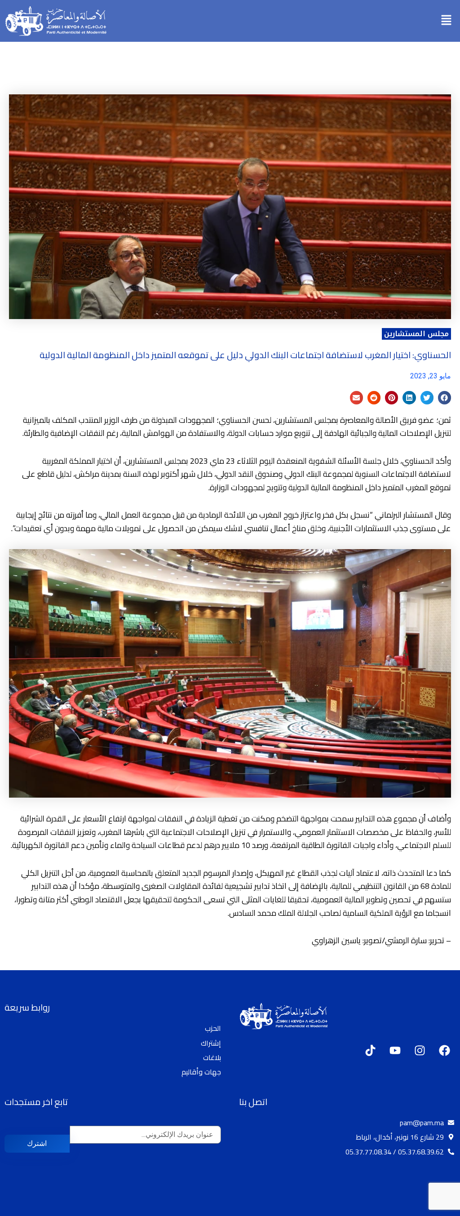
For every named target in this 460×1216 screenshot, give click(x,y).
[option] (437, 1208)
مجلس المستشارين (416, 334)
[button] (447, 21)
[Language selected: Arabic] (433, 1207)
